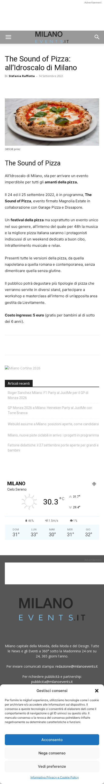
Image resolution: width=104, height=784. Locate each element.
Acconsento (52, 739)
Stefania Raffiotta (22, 76)
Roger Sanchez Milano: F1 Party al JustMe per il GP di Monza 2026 (48, 395)
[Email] (54, 87)
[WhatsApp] (32, 87)
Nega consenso (52, 753)
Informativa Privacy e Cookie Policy (54, 777)
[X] (21, 87)
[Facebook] (10, 87)
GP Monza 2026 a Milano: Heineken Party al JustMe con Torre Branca (50, 410)
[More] (65, 87)
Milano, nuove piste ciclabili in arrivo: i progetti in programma (53, 435)
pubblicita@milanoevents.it (52, 681)
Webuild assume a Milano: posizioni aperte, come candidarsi (53, 424)
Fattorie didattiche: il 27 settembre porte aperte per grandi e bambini (53, 447)
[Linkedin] (43, 87)
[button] (96, 690)
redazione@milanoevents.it (76, 666)
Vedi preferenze (52, 766)
